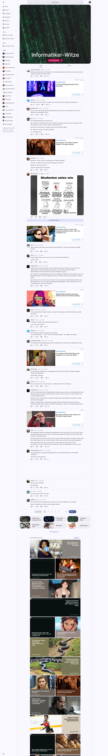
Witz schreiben (55, 60)
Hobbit (32, 480)
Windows (33, 100)
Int (31, 491)
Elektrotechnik (34, 173)
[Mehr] (61, 60)
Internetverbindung (35, 69)
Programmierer (34, 265)
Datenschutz (5, 129)
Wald (32, 430)
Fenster (32, 319)
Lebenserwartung (35, 450)
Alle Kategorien (54, 531)
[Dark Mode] (3, 753)
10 (66, 511)
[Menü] (3, 2)
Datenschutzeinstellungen (8, 131)
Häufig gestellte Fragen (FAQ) (9, 128)
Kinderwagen (34, 369)
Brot (32, 118)
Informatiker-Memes (54, 220)
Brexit (32, 255)
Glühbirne (33, 499)
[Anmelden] (89, 2)
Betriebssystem (34, 108)
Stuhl (32, 309)
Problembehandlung (35, 340)
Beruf (32, 245)
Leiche (32, 381)
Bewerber (33, 158)
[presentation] (28, 70)
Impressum (11, 129)
